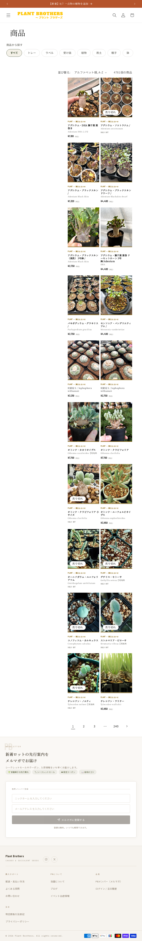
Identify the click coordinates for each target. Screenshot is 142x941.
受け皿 (67, 52)
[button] (8, 15)
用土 (99, 52)
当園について (58, 881)
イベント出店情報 (60, 896)
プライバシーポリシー (17, 921)
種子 (114, 52)
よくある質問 (13, 888)
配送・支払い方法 (15, 881)
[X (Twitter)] (54, 859)
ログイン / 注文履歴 (106, 888)
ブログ (54, 888)
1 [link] (73, 726)
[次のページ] (126, 726)
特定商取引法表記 (15, 914)
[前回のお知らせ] (7, 4)
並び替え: (64, 72)
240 (115, 726)
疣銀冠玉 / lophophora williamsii (80, 389)
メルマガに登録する (73, 819)
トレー (32, 52)
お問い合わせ (13, 896)
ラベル (50, 52)
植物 (84, 52)
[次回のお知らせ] (135, 4)
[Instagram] (46, 859)
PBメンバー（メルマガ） (109, 881)
